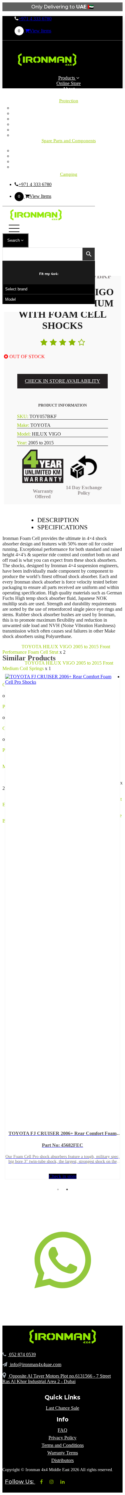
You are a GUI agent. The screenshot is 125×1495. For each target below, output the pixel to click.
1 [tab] (58, 1189)
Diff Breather (68, 113)
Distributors (62, 1460)
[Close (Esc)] (105, 6)
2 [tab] (67, 1189)
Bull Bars (68, 107)
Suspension (68, 161)
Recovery (68, 166)
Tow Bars (68, 129)
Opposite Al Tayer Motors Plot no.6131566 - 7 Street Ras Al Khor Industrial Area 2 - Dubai (56, 1378)
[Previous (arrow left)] (10, 747)
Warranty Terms (62, 1452)
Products (67, 77)
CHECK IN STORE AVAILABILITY (62, 381)
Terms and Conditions (63, 1445)
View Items (34, 30)
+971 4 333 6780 (35, 18)
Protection (68, 100)
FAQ (62, 1430)
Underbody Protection (68, 135)
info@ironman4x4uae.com (35, 1364)
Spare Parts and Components (69, 140)
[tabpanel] (62, 926)
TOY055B (12, 663)
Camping (68, 150)
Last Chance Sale (62, 1408)
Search (14, 240)
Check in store (62, 1176)
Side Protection (68, 124)
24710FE (11, 646)
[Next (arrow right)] (114, 747)
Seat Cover (68, 118)
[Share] (91, 6)
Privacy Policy (62, 1437)
